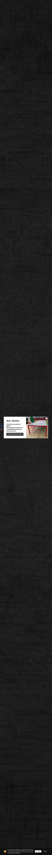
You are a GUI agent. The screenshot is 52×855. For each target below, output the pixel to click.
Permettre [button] (38, 851)
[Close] (46, 418)
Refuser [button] (45, 851)
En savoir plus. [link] (17, 853)
